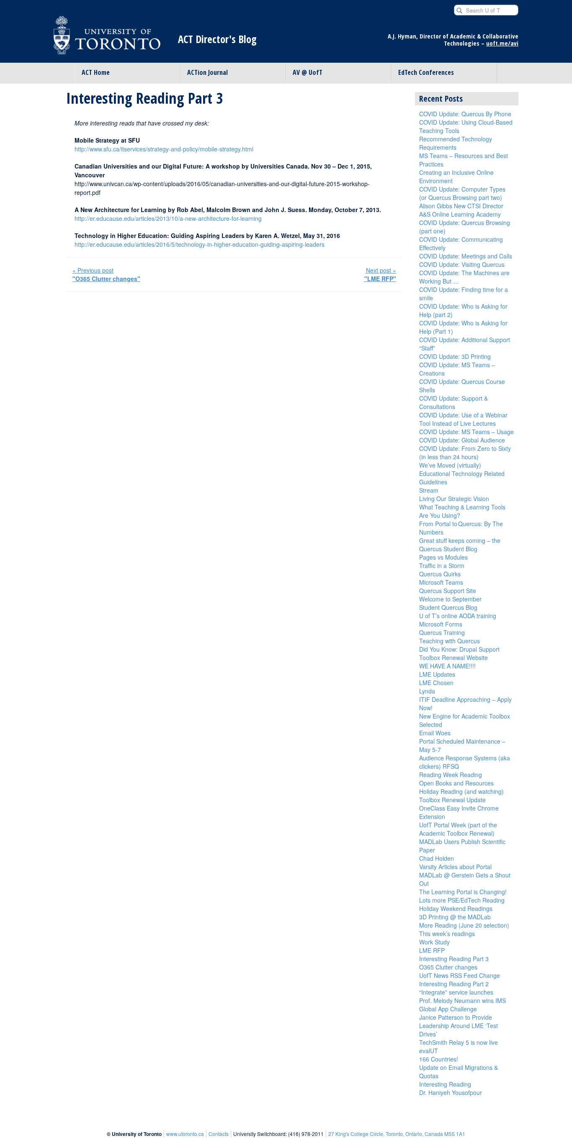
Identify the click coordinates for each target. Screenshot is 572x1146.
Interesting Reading (445, 1084)
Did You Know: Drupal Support (459, 649)
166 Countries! (438, 1059)
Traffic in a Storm (441, 565)
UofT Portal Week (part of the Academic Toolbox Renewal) (458, 829)
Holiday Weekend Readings (455, 908)
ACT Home (96, 72)
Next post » (380, 274)
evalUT (428, 1050)
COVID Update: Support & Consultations (453, 402)
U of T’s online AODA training (457, 615)
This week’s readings (447, 933)
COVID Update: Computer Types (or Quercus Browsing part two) (462, 193)
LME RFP (432, 950)
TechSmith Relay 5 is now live (458, 1042)
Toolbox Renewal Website (453, 657)
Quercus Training (442, 632)
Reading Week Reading (450, 774)
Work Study (434, 942)
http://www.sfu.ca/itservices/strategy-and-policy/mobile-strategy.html (164, 149)
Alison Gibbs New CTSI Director (461, 206)
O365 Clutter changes (448, 967)
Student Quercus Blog (448, 607)
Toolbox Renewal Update (452, 800)
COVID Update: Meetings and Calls (465, 256)
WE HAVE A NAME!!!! (447, 666)
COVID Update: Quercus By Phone (465, 114)
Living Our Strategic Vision (454, 498)
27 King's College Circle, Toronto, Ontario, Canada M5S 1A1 (396, 1133)
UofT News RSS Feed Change (459, 975)
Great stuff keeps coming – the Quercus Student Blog (459, 544)
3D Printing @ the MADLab (455, 917)
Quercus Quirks (440, 574)
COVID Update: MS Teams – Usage (466, 431)
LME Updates (437, 674)
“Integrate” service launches (456, 992)
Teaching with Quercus (449, 641)
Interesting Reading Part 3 (454, 958)
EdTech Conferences (426, 72)
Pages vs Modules (443, 557)
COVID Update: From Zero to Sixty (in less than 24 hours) (465, 452)
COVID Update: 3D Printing (455, 356)
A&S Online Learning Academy (460, 214)
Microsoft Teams (441, 582)
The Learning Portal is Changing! (463, 892)
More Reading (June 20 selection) (464, 925)
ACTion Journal (207, 72)
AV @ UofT (307, 72)
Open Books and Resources (456, 783)
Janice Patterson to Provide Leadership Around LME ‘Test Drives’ (458, 1025)
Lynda (427, 691)
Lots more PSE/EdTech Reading (462, 900)
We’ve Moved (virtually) (450, 465)
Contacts (219, 1133)
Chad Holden (436, 858)
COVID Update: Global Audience (462, 440)
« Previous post (106, 274)
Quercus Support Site (447, 590)
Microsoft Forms (440, 624)
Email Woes (435, 733)
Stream (428, 490)
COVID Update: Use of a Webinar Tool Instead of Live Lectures (463, 419)
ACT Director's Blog (217, 39)
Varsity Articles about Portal (455, 866)
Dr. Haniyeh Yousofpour (450, 1092)
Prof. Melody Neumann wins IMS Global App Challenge (462, 1004)
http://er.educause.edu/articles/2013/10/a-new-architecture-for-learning (168, 218)
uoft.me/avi (502, 43)
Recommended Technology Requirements (455, 143)
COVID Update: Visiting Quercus (462, 264)
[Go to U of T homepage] (107, 39)
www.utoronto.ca (185, 1133)
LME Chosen (436, 682)
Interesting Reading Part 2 (454, 984)
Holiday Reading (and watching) (461, 791)
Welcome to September (450, 599)
